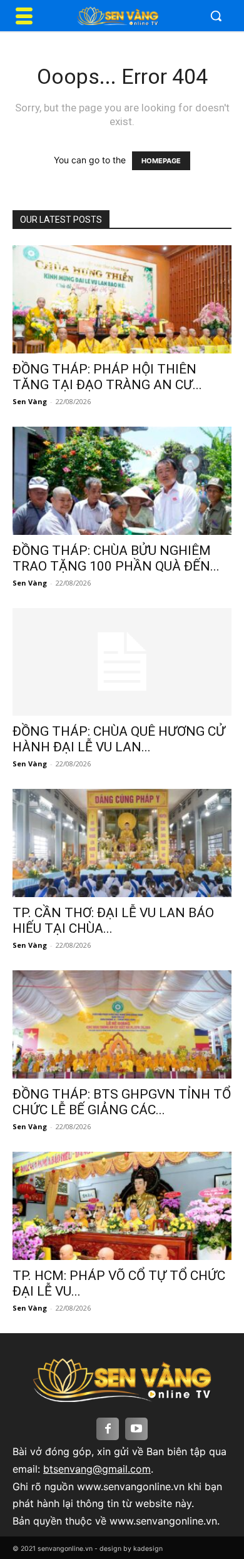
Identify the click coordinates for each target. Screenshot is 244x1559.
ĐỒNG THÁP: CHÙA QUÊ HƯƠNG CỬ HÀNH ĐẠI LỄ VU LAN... (119, 739)
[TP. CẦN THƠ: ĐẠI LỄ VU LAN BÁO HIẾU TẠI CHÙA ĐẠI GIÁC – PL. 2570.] (122, 843)
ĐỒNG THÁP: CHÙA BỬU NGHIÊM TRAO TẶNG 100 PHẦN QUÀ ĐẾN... (116, 558)
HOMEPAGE (161, 160)
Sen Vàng (30, 401)
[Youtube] (136, 1429)
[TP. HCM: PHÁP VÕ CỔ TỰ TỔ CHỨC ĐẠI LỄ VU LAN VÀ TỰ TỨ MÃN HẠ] (122, 1206)
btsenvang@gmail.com (97, 1469)
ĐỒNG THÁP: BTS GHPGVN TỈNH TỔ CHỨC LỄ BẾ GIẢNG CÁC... (122, 1102)
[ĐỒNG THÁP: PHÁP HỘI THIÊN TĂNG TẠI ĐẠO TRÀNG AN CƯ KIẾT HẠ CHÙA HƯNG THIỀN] (122, 299)
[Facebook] (107, 1429)
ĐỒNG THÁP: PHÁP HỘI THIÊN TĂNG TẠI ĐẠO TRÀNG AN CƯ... (107, 377)
